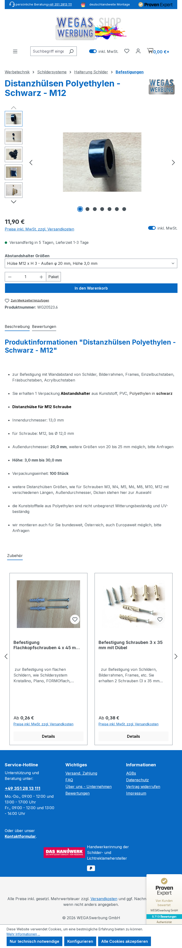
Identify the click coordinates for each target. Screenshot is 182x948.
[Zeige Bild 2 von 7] (87, 209)
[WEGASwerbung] (161, 90)
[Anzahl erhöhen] (41, 276)
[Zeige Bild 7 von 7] (124, 209)
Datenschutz (137, 779)
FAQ (69, 779)
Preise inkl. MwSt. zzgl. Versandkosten (39, 229)
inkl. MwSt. (103, 51)
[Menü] (15, 51)
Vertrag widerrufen (143, 786)
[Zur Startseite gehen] (91, 28)
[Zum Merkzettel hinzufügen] (75, 619)
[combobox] (48, 51)
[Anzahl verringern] (10, 276)
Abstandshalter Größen (27, 255)
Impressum (136, 793)
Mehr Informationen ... (23, 934)
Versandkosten (104, 898)
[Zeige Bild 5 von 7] (109, 209)
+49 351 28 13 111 (22, 788)
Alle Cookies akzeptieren (124, 941)
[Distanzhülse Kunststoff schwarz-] (102, 161)
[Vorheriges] (30, 162)
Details (48, 736)
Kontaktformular (20, 836)
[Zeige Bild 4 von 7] (102, 209)
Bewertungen (77, 793)
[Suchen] (71, 51)
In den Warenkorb (91, 288)
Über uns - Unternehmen (88, 786)
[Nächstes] (173, 162)
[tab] (17, 326)
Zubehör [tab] (15, 555)
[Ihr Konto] (138, 50)
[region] (91, 162)
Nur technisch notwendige (34, 941)
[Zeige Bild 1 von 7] (80, 209)
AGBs (131, 773)
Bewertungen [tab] (44, 326)
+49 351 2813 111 (60, 4)
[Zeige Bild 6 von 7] (117, 209)
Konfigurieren (80, 941)
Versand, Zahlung (81, 773)
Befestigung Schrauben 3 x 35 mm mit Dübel (131, 645)
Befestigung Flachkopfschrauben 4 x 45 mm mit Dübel (47, 645)
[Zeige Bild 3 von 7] (95, 209)
